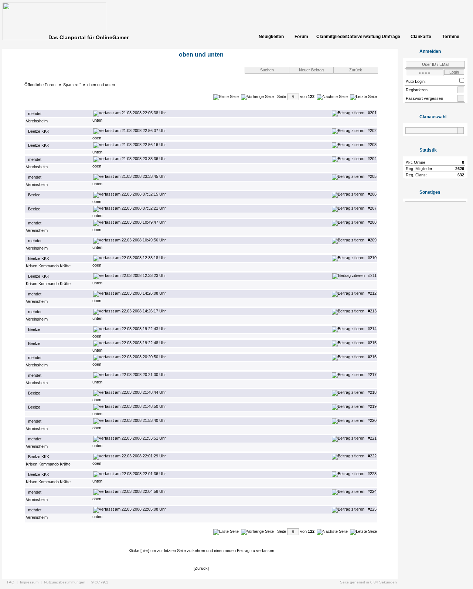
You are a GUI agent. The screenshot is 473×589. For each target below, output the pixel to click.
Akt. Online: (416, 162)
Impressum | (32, 582)
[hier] (144, 550)
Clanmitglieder (331, 36)
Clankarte (421, 36)
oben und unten (101, 84)
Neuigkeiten (271, 36)
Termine (450, 36)
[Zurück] (201, 568)
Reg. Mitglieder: (419, 168)
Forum (301, 36)
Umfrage (391, 36)
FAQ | (13, 582)
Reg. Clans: (416, 175)
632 (460, 175)
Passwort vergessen (424, 98)
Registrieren (417, 90)
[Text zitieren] (348, 113)
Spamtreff (72, 84)
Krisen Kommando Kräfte (48, 266)
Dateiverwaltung (361, 36)
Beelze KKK (38, 131)
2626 (459, 168)
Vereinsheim (37, 121)
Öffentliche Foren (40, 84)
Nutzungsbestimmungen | (67, 582)
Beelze (34, 195)
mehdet (34, 113)
